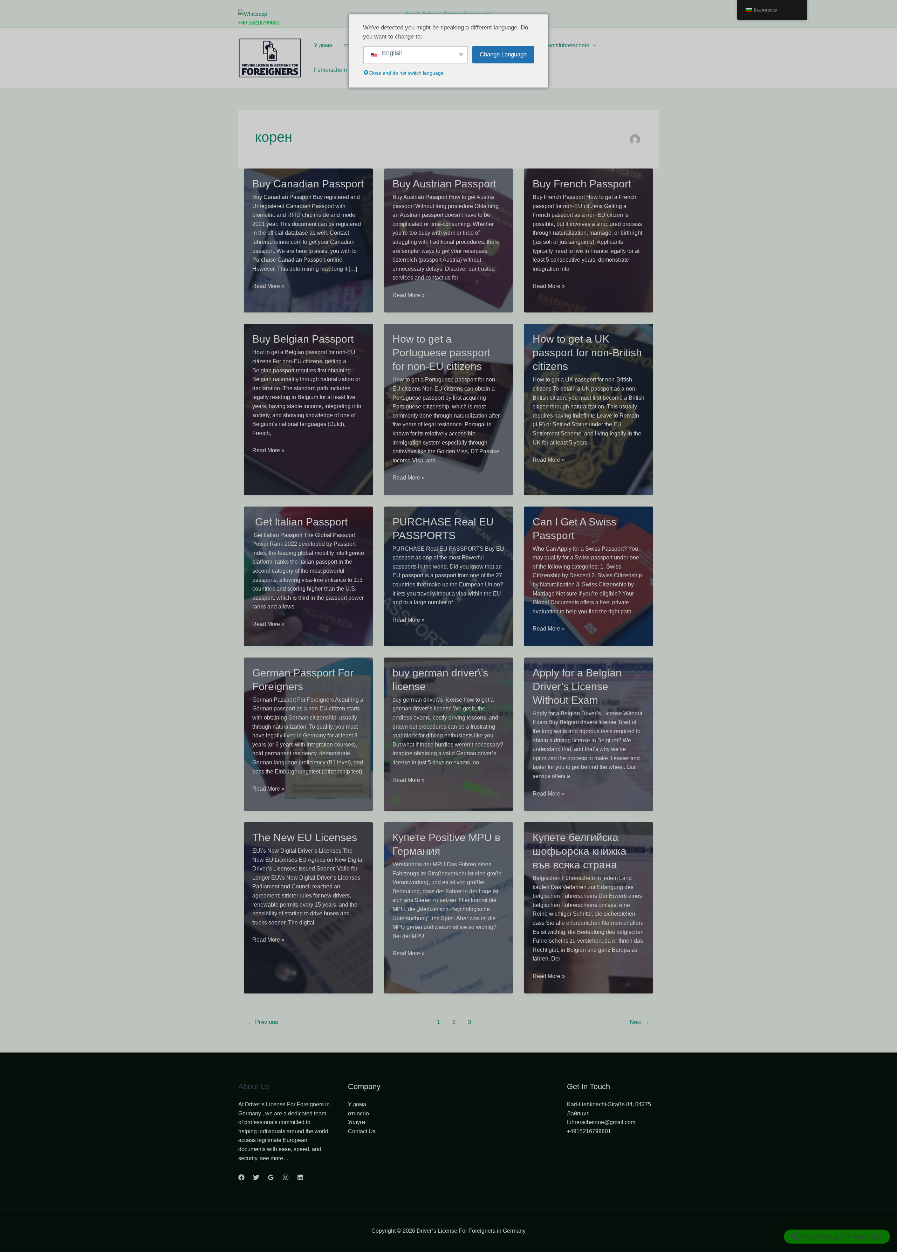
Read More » (268, 287)
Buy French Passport (582, 184)
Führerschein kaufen (339, 70)
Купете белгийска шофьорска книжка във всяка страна (579, 851)
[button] (837, 1237)
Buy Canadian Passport (308, 184)
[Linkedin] (300, 1177)
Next (640, 1022)
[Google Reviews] (271, 1177)
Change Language (503, 54)
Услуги (356, 1122)
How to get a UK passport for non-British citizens (587, 352)
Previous (262, 1022)
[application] (592, 45)
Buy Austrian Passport (444, 184)
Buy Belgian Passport (303, 339)
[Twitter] (256, 1177)
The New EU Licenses (304, 837)
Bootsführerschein (566, 45)
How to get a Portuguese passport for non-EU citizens (441, 352)
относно (358, 1113)
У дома (323, 45)
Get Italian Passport (300, 522)
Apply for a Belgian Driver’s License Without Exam (577, 686)
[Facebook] (241, 1177)
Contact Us (362, 1131)
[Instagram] (285, 1177)
